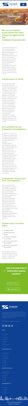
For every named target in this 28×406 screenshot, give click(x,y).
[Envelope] (6, 326)
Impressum (9, 402)
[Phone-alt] (3, 326)
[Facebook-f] (12, 326)
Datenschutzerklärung (16, 402)
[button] (23, 4)
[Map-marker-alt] (9, 326)
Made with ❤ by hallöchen (14, 404)
